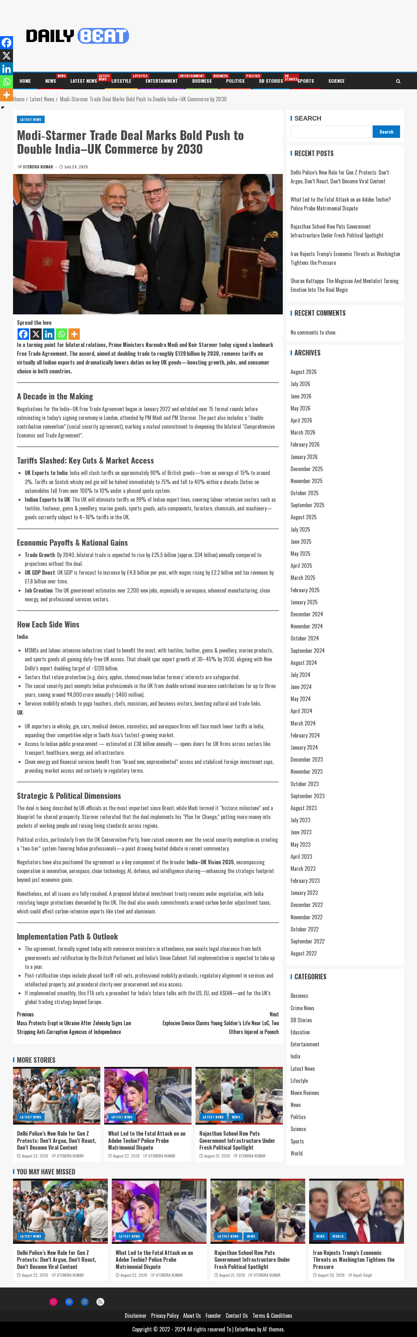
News (50, 80)
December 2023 (307, 760)
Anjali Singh (362, 1275)
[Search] (398, 81)
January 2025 (304, 602)
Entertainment (162, 80)
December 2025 (307, 469)
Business (202, 80)
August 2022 (304, 953)
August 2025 (304, 517)
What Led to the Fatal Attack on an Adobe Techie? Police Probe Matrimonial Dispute (146, 1140)
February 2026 (305, 445)
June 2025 (301, 541)
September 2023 (307, 796)
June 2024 (301, 687)
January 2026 (304, 457)
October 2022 (305, 929)
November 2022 (307, 917)
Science (336, 80)
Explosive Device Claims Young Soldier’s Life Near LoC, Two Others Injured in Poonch (221, 1023)
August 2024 (304, 663)
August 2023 (304, 808)
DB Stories (271, 80)
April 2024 (301, 711)
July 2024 (300, 675)
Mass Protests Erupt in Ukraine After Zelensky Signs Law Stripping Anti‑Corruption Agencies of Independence (74, 1023)
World (297, 1153)
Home (25, 80)
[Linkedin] (48, 334)
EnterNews (245, 1329)
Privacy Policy (165, 1315)
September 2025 (307, 505)
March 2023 (303, 869)
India (295, 1056)
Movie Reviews (305, 1093)
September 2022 (307, 941)
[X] (36, 334)
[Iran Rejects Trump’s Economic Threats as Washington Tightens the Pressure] (356, 1211)
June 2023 (301, 832)
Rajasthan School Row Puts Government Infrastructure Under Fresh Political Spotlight (237, 1140)
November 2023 (307, 772)
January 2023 (304, 893)
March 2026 (303, 433)
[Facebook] (23, 334)
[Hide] (2, 107)
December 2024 (307, 614)
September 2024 (308, 650)
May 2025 (300, 554)
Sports (305, 80)
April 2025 (301, 566)
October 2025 (305, 493)
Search (308, 118)
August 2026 (304, 372)
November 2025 (307, 481)
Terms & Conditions (272, 1315)
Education (300, 1032)
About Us (192, 1315)
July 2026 (300, 384)
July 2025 (300, 529)
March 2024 (303, 723)
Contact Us (237, 1315)
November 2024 (307, 626)
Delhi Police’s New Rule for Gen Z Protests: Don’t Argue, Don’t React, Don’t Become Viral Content (56, 1140)
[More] (74, 334)
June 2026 (301, 396)
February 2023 (305, 881)
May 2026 (300, 408)
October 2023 (305, 784)
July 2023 (300, 820)
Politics (235, 80)
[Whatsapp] (61, 334)
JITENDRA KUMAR (38, 166)
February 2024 (305, 735)
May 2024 (301, 699)
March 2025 (303, 578)
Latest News (83, 80)
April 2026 (301, 420)
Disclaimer (136, 1315)
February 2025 (305, 590)
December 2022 (307, 905)
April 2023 (301, 856)
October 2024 (305, 638)
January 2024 (304, 748)
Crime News (302, 1008)
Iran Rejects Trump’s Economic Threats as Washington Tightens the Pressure (354, 1260)
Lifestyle (121, 80)
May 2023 (300, 844)
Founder (213, 1315)
